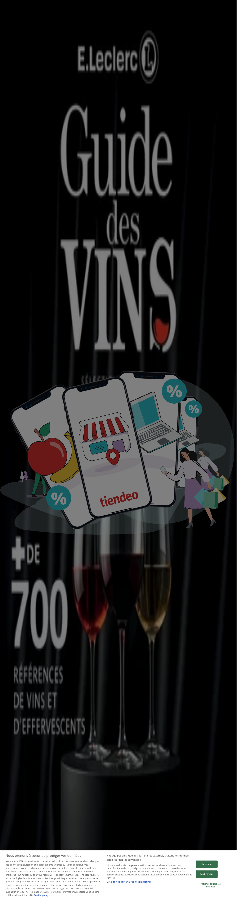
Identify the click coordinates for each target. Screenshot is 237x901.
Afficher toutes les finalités (211, 885)
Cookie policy (41, 895)
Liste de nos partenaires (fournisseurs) (129, 881)
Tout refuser (207, 874)
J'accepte (206, 864)
